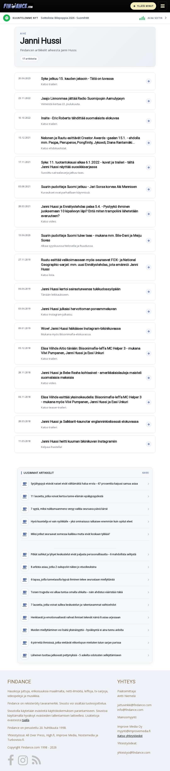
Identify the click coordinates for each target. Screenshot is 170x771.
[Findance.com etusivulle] (18, 6)
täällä (25, 720)
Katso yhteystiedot (130, 736)
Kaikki (145, 472)
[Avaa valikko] (162, 6)
